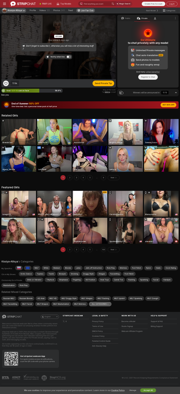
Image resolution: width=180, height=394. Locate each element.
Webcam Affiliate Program (132, 331)
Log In (172, 4)
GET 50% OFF (168, 105)
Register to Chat (148, 77)
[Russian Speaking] (19, 268)
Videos (44, 10)
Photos (59, 10)
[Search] (113, 4)
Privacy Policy (98, 321)
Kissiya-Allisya (9, 261)
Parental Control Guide (101, 341)
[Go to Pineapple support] (44, 378)
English (48, 317)
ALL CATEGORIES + (100, 304)
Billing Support (157, 326)
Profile (33, 10)
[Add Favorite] (6, 83)
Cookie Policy (117, 390)
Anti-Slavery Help (99, 346)
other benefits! (153, 72)
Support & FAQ (157, 321)
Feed (70, 10)
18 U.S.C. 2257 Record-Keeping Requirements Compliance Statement (150, 378)
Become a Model (128, 321)
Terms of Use (97, 326)
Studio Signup (127, 326)
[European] (28, 268)
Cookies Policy (98, 336)
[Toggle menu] (4, 4)
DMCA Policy (97, 331)
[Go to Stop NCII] (58, 378)
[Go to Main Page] (23, 4)
